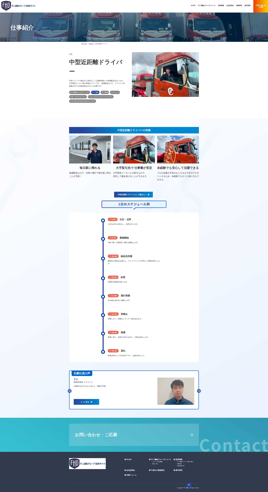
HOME (129, 459)
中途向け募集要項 (157, 470)
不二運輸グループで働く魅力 (185, 461)
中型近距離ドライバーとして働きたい (132, 194)
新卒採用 (248, 5)
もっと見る (85, 402)
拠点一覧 (154, 463)
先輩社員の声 (181, 465)
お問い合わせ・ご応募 (96, 434)
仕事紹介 (179, 463)
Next (198, 390)
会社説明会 (230, 5)
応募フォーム (132, 475)
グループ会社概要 (157, 461)
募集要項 (239, 5)
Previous (69, 390)
